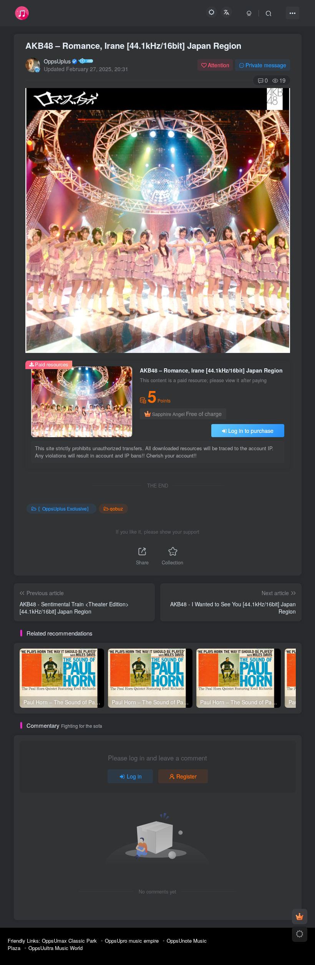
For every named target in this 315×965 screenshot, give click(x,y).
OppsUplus (57, 61)
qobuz (116, 508)
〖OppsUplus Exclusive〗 (64, 508)
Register (186, 776)
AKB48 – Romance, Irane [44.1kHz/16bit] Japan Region (133, 45)
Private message (265, 65)
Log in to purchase (251, 430)
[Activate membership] (299, 916)
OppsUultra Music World (55, 948)
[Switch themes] (299, 934)
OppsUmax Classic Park (69, 940)
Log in (134, 776)
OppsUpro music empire (132, 940)
